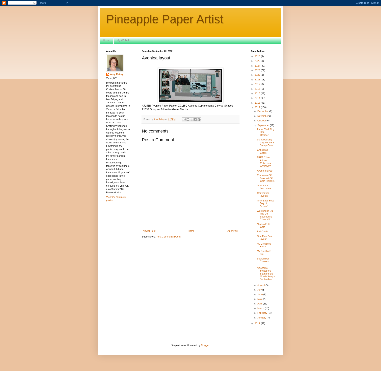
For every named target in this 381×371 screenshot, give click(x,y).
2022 (258, 74)
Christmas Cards (262, 151)
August (261, 285)
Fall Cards (262, 231)
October (262, 120)
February (262, 313)
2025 (258, 61)
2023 (258, 70)
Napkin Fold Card (263, 225)
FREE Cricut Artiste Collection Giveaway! (264, 161)
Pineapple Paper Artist (164, 19)
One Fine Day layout (264, 237)
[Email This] (184, 119)
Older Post (232, 231)
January (262, 317)
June (260, 294)
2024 (258, 65)
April (260, 303)
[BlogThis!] (188, 119)
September (263, 125)
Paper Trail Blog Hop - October (265, 132)
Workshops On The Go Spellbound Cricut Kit (265, 215)
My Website (123, 40)
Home (107, 40)
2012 (258, 107)
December (263, 111)
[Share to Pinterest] (199, 119)
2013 (258, 102)
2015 (258, 93)
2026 (258, 56)
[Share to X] (192, 119)
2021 (258, 79)
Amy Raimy (116, 74)
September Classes (263, 260)
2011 (258, 323)
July (259, 289)
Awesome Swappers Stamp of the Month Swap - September (266, 274)
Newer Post (149, 231)
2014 (258, 98)
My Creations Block (264, 245)
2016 (258, 89)
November (263, 116)
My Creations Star (264, 252)
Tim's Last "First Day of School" (265, 203)
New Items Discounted (264, 187)
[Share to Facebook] (195, 119)
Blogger (205, 345)
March (261, 308)
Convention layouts (263, 194)
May (260, 299)
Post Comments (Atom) (169, 236)
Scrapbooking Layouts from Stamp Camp (265, 142)
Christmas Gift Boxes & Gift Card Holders (265, 178)
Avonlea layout (265, 170)
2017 (258, 84)
